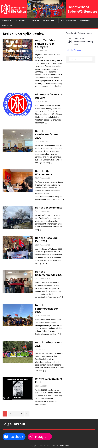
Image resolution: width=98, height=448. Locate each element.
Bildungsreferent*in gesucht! (48, 96)
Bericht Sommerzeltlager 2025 (46, 309)
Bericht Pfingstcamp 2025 (48, 344)
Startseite (6, 21)
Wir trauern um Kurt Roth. (48, 380)
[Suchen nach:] (81, 59)
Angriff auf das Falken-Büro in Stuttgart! (45, 44)
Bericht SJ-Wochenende (43, 172)
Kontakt (6, 26)
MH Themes (64, 445)
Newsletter (85, 21)
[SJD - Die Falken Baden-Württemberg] (49, 16)
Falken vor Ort (50, 21)
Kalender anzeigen (73, 50)
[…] (46, 123)
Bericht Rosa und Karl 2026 (46, 239)
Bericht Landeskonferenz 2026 (46, 134)
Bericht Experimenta (49, 207)
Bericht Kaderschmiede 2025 (48, 273)
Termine (35, 21)
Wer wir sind (20, 21)
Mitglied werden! (68, 21)
